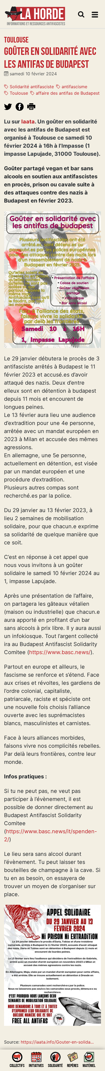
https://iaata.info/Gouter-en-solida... (57, 1042)
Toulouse (18, 93)
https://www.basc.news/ (59, 652)
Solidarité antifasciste (31, 86)
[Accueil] (35, 12)
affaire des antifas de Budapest (67, 93)
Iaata (28, 121)
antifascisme (73, 86)
